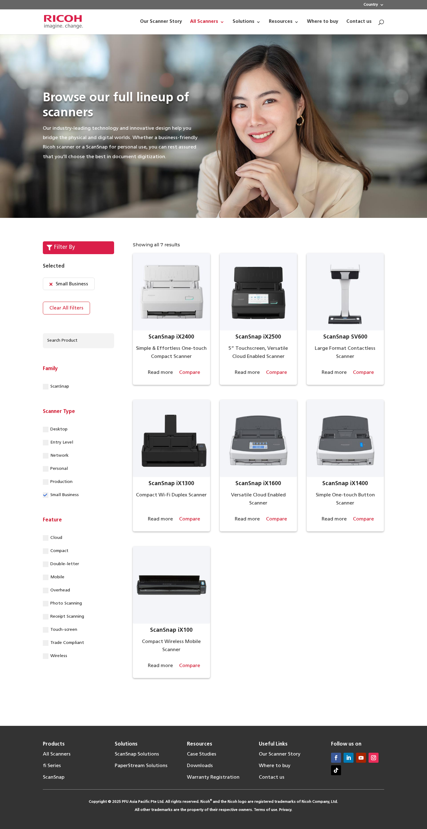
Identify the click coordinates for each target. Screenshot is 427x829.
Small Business (64, 495)
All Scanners (57, 754)
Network (59, 455)
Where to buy (274, 765)
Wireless (58, 656)
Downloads (200, 765)
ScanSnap (59, 386)
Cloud (56, 537)
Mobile (57, 577)
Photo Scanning (66, 603)
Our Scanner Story (279, 754)
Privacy (285, 810)
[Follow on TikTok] (336, 770)
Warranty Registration (213, 777)
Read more (160, 372)
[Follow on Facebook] (336, 758)
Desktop (59, 429)
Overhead (60, 590)
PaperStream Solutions (141, 765)
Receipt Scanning (67, 616)
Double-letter (64, 564)
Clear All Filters (66, 308)
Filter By (64, 247)
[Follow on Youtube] (361, 758)
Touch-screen (63, 629)
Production (61, 482)
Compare (189, 372)
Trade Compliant (67, 643)
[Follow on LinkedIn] (349, 758)
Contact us (271, 777)
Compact (59, 551)
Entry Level (61, 442)
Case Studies (201, 754)
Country (371, 5)
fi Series (52, 765)
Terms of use (265, 810)
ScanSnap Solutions (137, 754)
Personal (59, 468)
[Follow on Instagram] (374, 758)
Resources (199, 744)
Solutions (126, 744)
